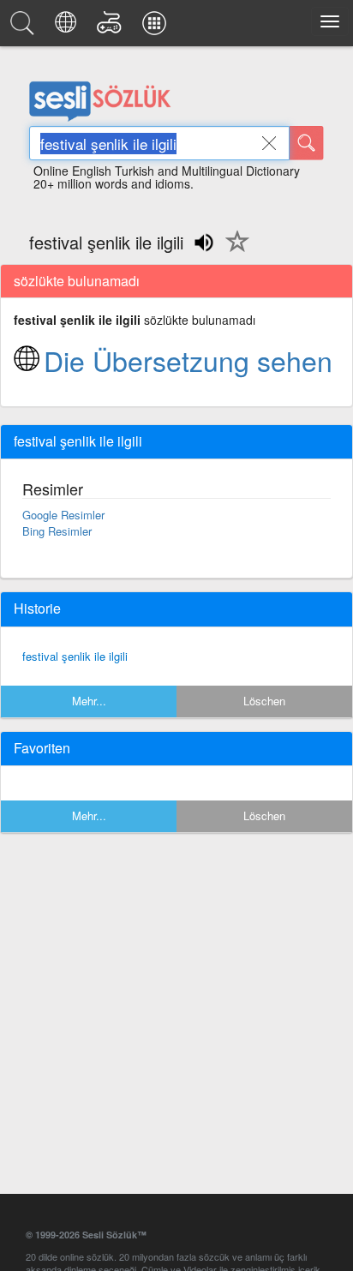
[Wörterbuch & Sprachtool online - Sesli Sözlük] (25, 27)
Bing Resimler (57, 531)
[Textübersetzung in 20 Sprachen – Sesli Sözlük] (68, 27)
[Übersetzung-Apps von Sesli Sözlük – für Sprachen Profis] (157, 27)
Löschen (264, 700)
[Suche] (307, 143)
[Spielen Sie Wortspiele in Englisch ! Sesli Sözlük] (112, 27)
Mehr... (89, 700)
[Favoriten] (233, 251)
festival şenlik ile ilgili (75, 656)
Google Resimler (63, 515)
